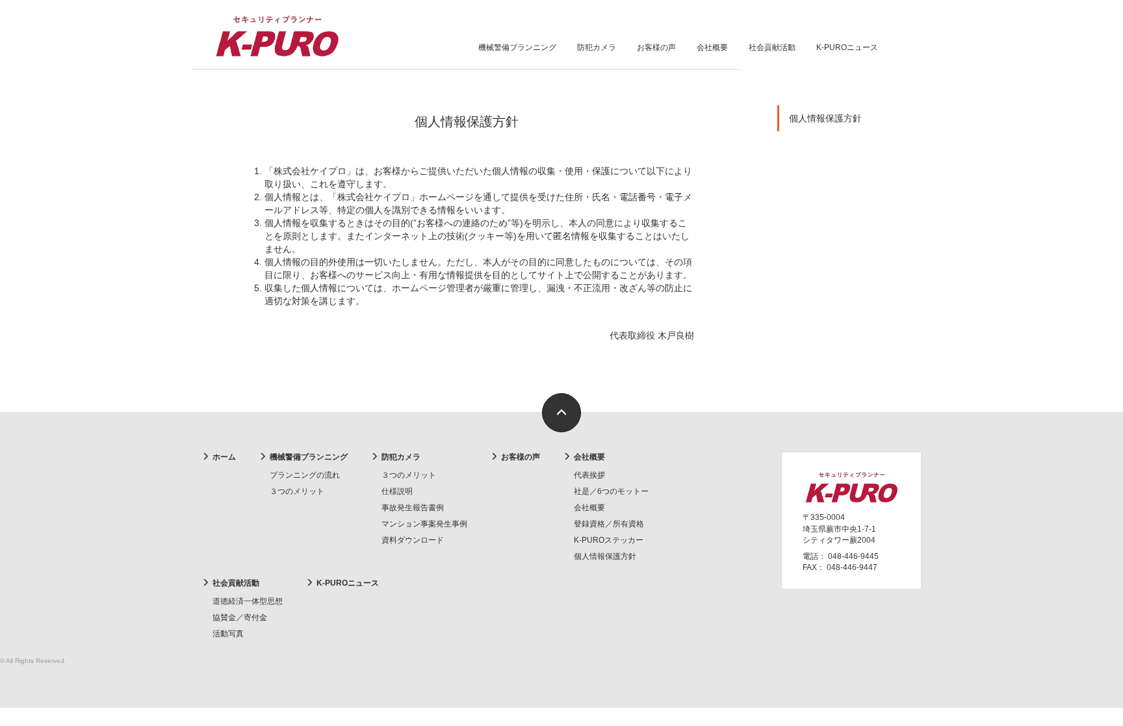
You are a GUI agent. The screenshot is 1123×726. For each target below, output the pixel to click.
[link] (561, 412)
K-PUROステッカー (608, 540)
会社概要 (712, 47)
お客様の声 (656, 47)
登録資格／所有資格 (609, 523)
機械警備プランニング (517, 47)
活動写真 (228, 633)
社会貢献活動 (772, 47)
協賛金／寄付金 (240, 617)
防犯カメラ (596, 47)
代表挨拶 (589, 475)
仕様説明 (397, 491)
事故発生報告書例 (412, 507)
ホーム (224, 456)
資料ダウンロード (412, 540)
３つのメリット (297, 491)
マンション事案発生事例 (424, 523)
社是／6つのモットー (611, 491)
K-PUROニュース (847, 47)
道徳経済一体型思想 (248, 601)
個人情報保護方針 (825, 118)
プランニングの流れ (305, 475)
